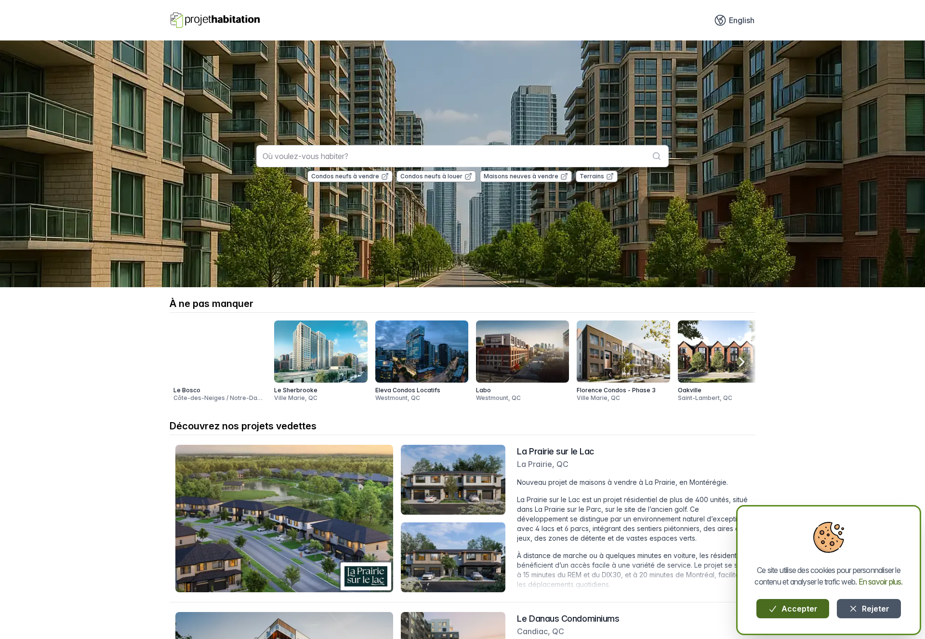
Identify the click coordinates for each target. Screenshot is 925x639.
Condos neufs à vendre (345, 176)
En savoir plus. (881, 581)
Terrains (592, 176)
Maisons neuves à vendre (521, 176)
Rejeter (874, 608)
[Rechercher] (656, 156)
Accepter (799, 608)
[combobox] (462, 156)
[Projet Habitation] (215, 20)
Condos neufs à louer (431, 176)
